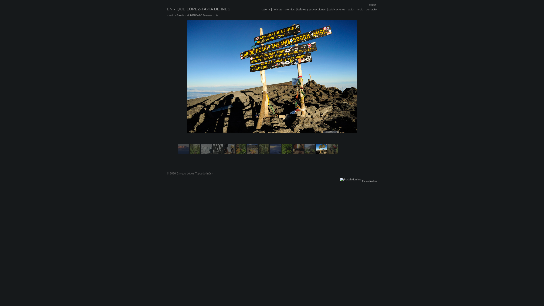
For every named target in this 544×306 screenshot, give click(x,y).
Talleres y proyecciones (311, 9)
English (372, 4)
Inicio (360, 9)
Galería (266, 9)
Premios (290, 9)
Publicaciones (337, 9)
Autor (351, 9)
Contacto (371, 9)
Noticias (277, 9)
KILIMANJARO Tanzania (199, 15)
